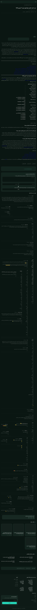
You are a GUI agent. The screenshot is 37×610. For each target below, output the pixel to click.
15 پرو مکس (4, 79)
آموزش (35, 596)
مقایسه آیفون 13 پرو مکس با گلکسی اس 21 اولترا (29, 156)
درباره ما (17, 580)
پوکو (24, 147)
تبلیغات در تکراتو (16, 579)
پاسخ (32, 209)
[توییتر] (33, 518)
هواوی (29, 147)
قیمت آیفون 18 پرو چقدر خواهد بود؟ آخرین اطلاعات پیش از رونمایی (30, 533)
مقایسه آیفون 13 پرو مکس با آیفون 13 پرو (30, 154)
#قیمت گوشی (24, 163)
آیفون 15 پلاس (30, 80)
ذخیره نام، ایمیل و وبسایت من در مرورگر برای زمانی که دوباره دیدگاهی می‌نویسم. (24, 187)
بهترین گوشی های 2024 (32, 66)
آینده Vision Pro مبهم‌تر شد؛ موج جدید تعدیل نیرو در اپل (31, 546)
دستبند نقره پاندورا (28, 568)
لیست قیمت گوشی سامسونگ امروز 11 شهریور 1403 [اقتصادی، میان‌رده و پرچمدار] (25, 73)
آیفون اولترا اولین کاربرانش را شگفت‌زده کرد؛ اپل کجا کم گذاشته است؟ (18, 533)
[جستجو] (1, 2)
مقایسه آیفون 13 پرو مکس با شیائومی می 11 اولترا (29, 158)
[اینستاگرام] (31, 518)
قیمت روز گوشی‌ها (25, 54)
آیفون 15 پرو (34, 80)
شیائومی (26, 147)
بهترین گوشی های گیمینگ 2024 (31, 67)
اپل (35, 598)
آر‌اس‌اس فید (16, 585)
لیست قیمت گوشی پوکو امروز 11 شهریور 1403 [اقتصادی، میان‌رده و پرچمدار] (25, 68)
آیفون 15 (26, 80)
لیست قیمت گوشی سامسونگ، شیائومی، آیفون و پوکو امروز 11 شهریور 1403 (25, 70)
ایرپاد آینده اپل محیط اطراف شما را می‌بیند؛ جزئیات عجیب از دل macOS (7, 533)
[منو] (36, 2)
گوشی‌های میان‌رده (4, 145)
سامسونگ (31, 147)
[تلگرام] (29, 518)
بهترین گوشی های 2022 (32, 152)
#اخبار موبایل (29, 163)
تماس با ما (16, 582)
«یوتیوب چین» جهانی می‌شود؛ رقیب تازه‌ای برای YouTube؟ (25, 561)
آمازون (35, 595)
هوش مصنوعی (16, 51)
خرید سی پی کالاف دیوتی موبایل (20, 568)
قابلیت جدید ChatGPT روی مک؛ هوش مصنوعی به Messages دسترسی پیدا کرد (8, 557)
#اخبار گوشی (33, 163)
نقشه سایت (16, 584)
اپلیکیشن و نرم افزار (33, 600)
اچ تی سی (35, 601)
